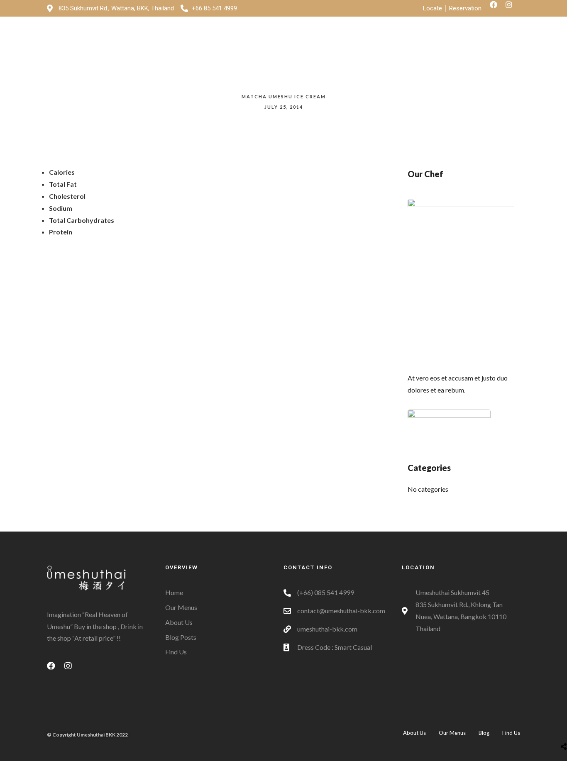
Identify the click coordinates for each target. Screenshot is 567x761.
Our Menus (390, 42)
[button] (491, 42)
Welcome (296, 42)
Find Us (434, 42)
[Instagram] (512, 8)
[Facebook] (497, 8)
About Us (342, 42)
